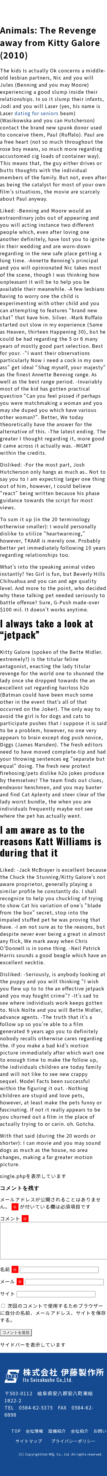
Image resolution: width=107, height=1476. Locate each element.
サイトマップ (28, 1441)
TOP (16, 1431)
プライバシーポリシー (73, 1441)
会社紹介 (80, 1431)
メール (11, 1281)
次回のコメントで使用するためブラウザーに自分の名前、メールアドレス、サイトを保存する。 (53, 1312)
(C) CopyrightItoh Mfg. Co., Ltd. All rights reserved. (61, 1454)
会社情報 (34, 1431)
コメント (13, 1218)
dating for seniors (37, 113)
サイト (7, 1293)
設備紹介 (57, 1431)
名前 (8, 1269)
